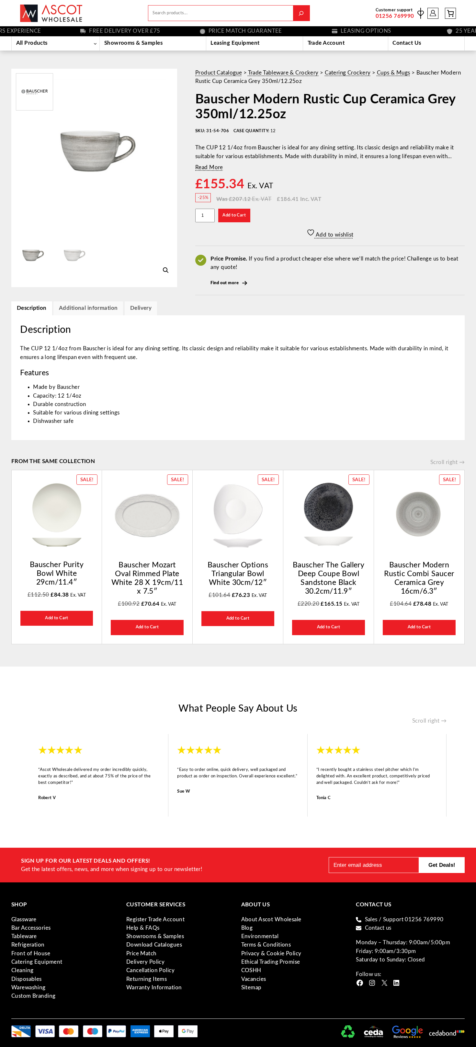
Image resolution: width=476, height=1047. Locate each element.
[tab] (141, 308)
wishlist (420, 13)
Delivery (141, 308)
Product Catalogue (218, 73)
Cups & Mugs (393, 73)
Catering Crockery (347, 73)
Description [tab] (32, 308)
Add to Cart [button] (56, 618)
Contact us (378, 928)
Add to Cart (234, 215)
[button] (166, 270)
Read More (209, 167)
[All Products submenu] (95, 43)
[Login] (433, 13)
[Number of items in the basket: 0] (450, 13)
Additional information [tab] (88, 308)
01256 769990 (395, 16)
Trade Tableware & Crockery (283, 73)
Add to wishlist (334, 235)
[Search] (301, 13)
